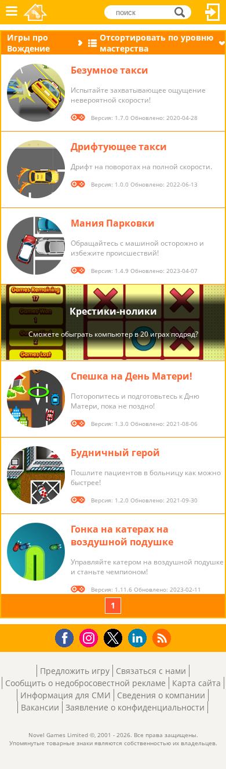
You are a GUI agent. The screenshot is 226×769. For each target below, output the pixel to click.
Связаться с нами (151, 670)
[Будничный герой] (36, 475)
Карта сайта (196, 682)
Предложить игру (75, 670)
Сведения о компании (161, 695)
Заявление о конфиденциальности (135, 707)
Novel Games (35, 12)
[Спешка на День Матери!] (36, 399)
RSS (163, 638)
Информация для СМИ (65, 695)
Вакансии (40, 707)
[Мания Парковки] (36, 246)
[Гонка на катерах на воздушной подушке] (36, 552)
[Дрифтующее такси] (36, 169)
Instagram (90, 637)
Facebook (67, 637)
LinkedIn (139, 638)
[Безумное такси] (36, 93)
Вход (212, 12)
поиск (182, 11)
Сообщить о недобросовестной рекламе (85, 682)
